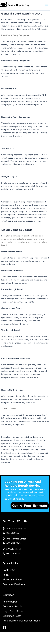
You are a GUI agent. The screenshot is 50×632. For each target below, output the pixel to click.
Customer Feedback (14, 584)
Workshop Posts (12, 615)
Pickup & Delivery (12, 579)
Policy (6, 574)
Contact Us (9, 570)
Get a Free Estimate (21, 505)
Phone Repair (10, 601)
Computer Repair (12, 606)
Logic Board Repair (14, 611)
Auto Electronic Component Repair (22, 620)
